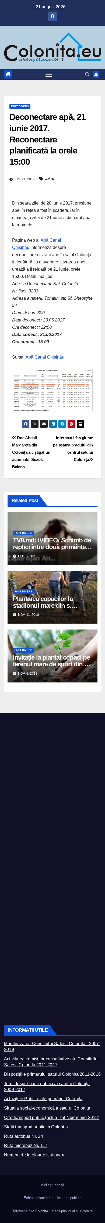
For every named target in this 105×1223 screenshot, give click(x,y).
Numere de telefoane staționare (35, 1155)
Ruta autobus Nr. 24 (23, 1136)
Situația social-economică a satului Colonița (47, 1108)
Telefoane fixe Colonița (30, 1211)
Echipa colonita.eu (38, 1198)
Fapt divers (20, 106)
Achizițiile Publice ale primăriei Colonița (43, 1098)
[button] (87, 74)
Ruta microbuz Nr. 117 (25, 1145)
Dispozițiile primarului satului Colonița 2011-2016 (52, 1074)
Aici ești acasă (52, 1185)
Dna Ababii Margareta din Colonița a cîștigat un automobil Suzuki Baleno (31, 452)
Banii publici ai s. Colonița (72, 1211)
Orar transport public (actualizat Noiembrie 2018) (51, 1117)
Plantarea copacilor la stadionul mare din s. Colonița (43, 605)
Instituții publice (69, 1198)
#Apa (50, 179)
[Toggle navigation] (49, 74)
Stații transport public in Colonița (36, 1127)
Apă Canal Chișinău (45, 357)
